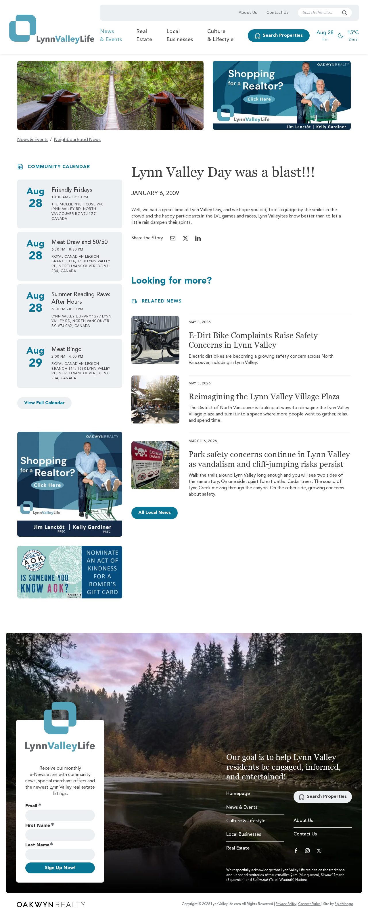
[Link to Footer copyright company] (51, 904)
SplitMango (344, 904)
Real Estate (144, 35)
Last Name (37, 845)
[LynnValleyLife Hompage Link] (51, 29)
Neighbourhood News (77, 140)
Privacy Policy (286, 904)
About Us (248, 13)
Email (31, 806)
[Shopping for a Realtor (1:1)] (69, 484)
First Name (37, 825)
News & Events (111, 35)
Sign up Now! (60, 868)
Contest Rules (309, 904)
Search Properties (283, 35)
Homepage (238, 793)
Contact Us (278, 13)
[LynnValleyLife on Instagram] (307, 850)
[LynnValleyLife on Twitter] (319, 850)
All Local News (154, 513)
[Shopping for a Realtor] (282, 95)
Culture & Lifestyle (220, 35)
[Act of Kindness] (69, 572)
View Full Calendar (44, 403)
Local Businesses (179, 35)
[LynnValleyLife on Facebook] (296, 850)
